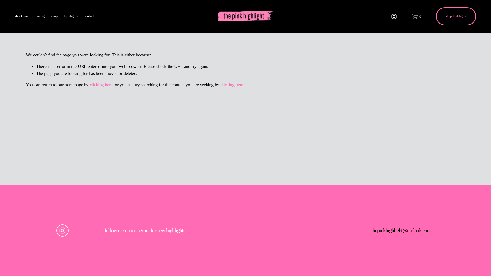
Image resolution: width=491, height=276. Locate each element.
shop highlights (455, 16)
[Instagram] (394, 16)
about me (21, 16)
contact (89, 16)
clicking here (101, 84)
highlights (70, 16)
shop (54, 16)
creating (39, 16)
